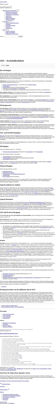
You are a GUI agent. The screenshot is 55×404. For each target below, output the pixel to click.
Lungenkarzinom (37, 277)
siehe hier (41, 122)
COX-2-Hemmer (23, 109)
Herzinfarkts (14, 88)
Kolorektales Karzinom (8, 273)
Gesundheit (5, 21)
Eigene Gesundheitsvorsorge (12, 23)
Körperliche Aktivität (10, 25)
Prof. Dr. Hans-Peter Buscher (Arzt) (9, 333)
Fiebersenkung (6, 86)
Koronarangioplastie (13, 194)
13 (20, 244)
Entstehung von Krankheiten (12, 14)
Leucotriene (13, 122)
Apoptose (14, 227)
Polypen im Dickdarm (17, 249)
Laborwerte (8, 15)
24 (27, 283)
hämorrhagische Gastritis (8, 172)
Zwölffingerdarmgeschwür (19, 174)
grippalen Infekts (32, 84)
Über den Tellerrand (10, 31)
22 (37, 264)
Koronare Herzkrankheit (8, 314)
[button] (10, 394)
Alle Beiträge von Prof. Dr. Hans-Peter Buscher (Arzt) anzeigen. (14, 381)
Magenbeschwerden (7, 171)
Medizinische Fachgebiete (11, 12)
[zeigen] (3, 65)
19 (14, 256)
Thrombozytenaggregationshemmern (14, 118)
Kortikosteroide (37, 193)
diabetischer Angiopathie (22, 207)
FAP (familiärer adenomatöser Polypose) (15, 250)
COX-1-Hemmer (13, 109)
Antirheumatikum (7, 158)
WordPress (12, 403)
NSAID (17, 135)
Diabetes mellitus (42, 203)
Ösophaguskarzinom (7, 275)
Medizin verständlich (10, 18)
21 (39, 260)
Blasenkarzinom (20, 277)
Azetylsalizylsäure (43, 368)
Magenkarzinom (12, 277)
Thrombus (46, 115)
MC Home (5, 324)
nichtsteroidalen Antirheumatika (37, 109)
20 (15, 256)
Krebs (15, 368)
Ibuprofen (2, 110)
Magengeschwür (10, 102)
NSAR (46, 190)
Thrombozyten (26, 203)
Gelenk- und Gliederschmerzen (10, 84)
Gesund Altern (9, 28)
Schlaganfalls (22, 88)
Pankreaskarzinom (28, 277)
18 (13, 256)
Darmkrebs (46, 92)
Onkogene (3, 286)
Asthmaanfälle (27, 122)
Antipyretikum (6, 159)
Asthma (30, 99)
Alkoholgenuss (13, 163)
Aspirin (34, 368)
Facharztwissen (3, 1)
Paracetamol (26, 191)
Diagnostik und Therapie (11, 13)
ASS (38, 368)
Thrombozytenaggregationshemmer (11, 151)
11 (23, 235)
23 (8, 269)
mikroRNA (20, 232)
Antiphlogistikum (7, 156)
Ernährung (8, 24)
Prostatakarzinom (7, 276)
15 (26, 247)
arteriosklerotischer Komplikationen (19, 117)
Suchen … (2, 36)
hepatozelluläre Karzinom (45, 227)
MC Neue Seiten (6, 325)
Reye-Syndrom (42, 99)
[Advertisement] (27, 48)
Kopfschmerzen (6, 87)
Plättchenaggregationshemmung (36, 202)
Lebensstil (8, 26)
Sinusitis (8, 189)
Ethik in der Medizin (10, 32)
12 (11, 237)
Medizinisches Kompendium (9, 10)
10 (32, 234)
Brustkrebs (5, 277)
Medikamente (9, 17)
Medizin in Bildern (10, 19)
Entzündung (10, 368)
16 (29, 250)
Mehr (4, 29)
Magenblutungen (26, 102)
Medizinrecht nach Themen (12, 33)
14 (21, 246)
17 (32, 253)
